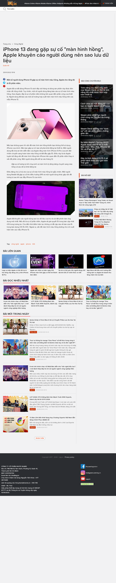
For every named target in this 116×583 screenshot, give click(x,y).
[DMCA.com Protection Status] (88, 484)
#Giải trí (96, 3)
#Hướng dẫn (68, 3)
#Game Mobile (40, 3)
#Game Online (29, 3)
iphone (28, 244)
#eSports (60, 3)
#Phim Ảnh (89, 3)
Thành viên (108, 3)
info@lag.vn (15, 475)
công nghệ (15, 244)
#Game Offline (51, 3)
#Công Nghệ (78, 3)
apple (22, 244)
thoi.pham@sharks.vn (22, 483)
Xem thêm (40, 438)
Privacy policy (69, 457)
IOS (33, 244)
